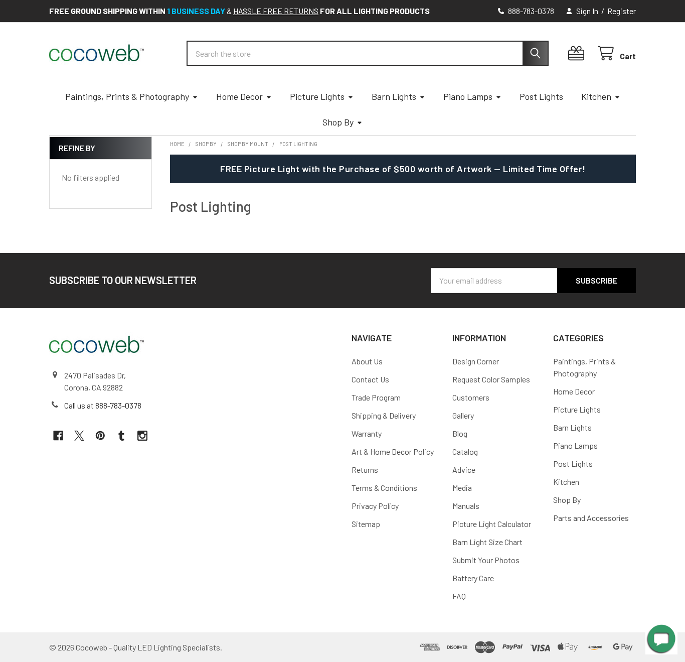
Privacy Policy (375, 505)
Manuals (465, 505)
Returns (365, 469)
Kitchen (596, 96)
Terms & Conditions (384, 487)
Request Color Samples (491, 379)
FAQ (459, 596)
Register (621, 11)
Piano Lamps (467, 96)
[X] (79, 436)
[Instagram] (142, 436)
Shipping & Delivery (384, 415)
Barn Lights (394, 96)
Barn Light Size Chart (487, 542)
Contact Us (370, 379)
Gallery (463, 415)
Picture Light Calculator (491, 523)
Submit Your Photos (486, 560)
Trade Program (376, 397)
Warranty (367, 433)
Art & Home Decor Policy (393, 451)
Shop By (338, 121)
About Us (367, 361)
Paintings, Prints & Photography (127, 96)
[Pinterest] (100, 436)
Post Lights (541, 96)
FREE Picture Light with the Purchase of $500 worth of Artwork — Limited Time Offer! (403, 168)
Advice (463, 469)
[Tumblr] (121, 436)
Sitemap (366, 523)
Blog (459, 433)
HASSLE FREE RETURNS (275, 11)
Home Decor (239, 96)
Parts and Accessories (591, 517)
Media (462, 487)
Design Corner (475, 361)
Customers (470, 397)
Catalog (465, 451)
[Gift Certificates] (578, 53)
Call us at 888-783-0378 (102, 405)
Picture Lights (317, 96)
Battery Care (473, 578)
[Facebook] (58, 436)
